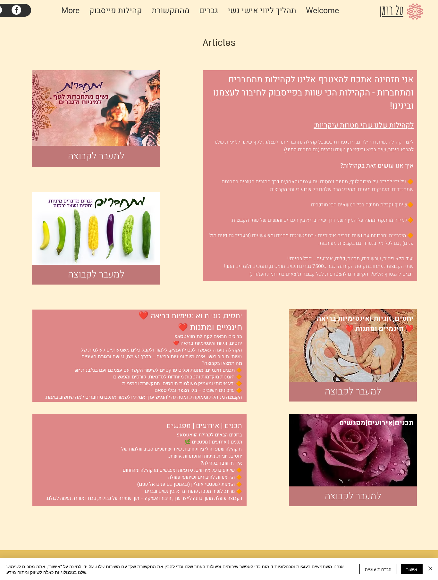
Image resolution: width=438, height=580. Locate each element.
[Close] (430, 569)
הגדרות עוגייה (378, 569)
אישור (411, 569)
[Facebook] (16, 10)
